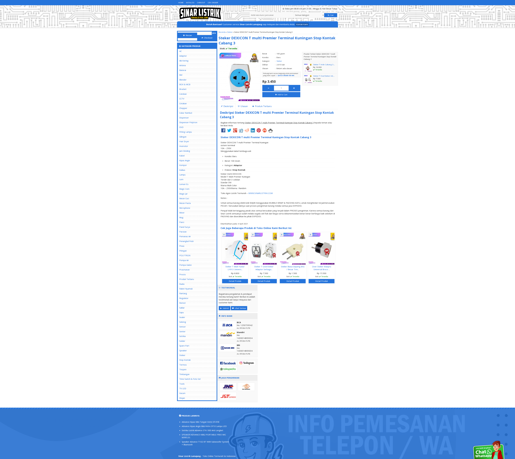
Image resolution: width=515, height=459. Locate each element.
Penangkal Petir (186, 241)
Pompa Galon (185, 265)
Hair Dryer (184, 141)
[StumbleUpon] (264, 131)
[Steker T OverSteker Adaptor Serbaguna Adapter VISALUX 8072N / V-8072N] (264, 248)
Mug (181, 217)
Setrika (182, 336)
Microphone (184, 208)
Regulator (183, 298)
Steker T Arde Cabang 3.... (324, 64)
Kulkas (182, 170)
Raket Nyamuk (186, 288)
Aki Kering (183, 60)
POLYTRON (184, 255)
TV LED (182, 388)
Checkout (207, 37)
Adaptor (183, 55)
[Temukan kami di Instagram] (247, 362)
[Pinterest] (258, 131)
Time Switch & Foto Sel (190, 379)
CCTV (181, 98)
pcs (214, 33)
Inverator (183, 146)
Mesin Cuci (184, 198)
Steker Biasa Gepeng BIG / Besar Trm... (292, 268)
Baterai (182, 70)
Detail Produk (235, 281)
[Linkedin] (252, 131)
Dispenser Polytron (188, 122)
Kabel (182, 155)
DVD (181, 127)
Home (180, 2)
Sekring (182, 322)
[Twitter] (229, 131)
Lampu (182, 174)
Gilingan (182, 136)
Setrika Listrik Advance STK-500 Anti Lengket (202, 430)
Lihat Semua (240, 308)
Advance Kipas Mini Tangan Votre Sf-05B (200, 422)
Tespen (182, 369)
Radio (182, 284)
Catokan (183, 94)
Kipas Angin (184, 160)
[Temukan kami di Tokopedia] (228, 369)
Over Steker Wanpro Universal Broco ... (321, 268)
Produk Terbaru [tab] (263, 106)
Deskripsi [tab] (228, 106)
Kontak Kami (302, 24)
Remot (182, 303)
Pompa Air (184, 260)
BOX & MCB (184, 84)
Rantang (183, 293)
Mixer (182, 212)
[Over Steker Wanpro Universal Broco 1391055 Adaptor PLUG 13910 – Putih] (321, 248)
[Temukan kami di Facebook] (228, 362)
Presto (182, 274)
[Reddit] (247, 131)
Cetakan (183, 103)
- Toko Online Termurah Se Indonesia (207, 456)
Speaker (183, 350)
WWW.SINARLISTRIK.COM (260, 193)
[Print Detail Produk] (270, 131)
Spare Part (184, 345)
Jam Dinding (184, 151)
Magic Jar (183, 193)
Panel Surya (184, 227)
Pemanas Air (185, 236)
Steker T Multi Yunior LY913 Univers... (235, 268)
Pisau (181, 246)
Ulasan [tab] (244, 106)
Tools (182, 383)
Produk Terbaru (186, 279)
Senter (182, 331)
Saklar (182, 307)
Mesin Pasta (185, 203)
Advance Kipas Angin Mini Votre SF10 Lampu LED (204, 426)
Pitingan (183, 250)
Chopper (183, 108)
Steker (229, 32)
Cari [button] (332, 15)
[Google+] (235, 131)
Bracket (182, 89)
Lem (181, 179)
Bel (180, 75)
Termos (183, 364)
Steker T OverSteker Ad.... (323, 76)
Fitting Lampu (185, 132)
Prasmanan (184, 269)
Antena (182, 65)
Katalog (190, 2)
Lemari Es (183, 184)
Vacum (182, 393)
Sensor (182, 326)
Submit (225, 308)
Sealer (182, 317)
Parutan (183, 231)
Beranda (222, 32)
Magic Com (184, 189)
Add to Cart (282, 94)
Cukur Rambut (185, 112)
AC (180, 51)
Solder (182, 341)
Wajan (182, 398)
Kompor (183, 165)
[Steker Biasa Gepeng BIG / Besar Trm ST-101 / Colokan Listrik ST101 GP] (293, 248)
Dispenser (184, 117)
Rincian (188, 35)
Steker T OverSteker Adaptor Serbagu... (263, 268)
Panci (181, 222)
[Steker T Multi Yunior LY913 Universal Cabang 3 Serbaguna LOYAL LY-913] (235, 248)
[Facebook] (223, 131)
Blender (183, 79)
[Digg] (241, 131)
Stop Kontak (185, 360)
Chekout (201, 2)
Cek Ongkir (213, 2)
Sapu (181, 312)
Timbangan (184, 374)
